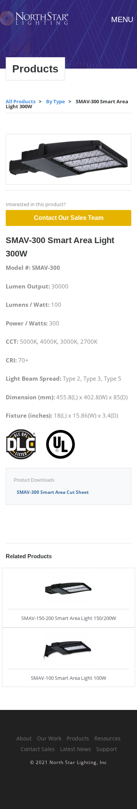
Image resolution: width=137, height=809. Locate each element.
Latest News (75, 749)
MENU (122, 19)
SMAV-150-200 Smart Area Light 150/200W (68, 618)
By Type (55, 101)
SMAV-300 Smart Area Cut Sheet (53, 492)
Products (78, 738)
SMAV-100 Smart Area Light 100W (68, 677)
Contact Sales (38, 749)
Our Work (49, 738)
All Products (20, 101)
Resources (107, 738)
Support (106, 749)
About (24, 738)
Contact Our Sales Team (69, 218)
